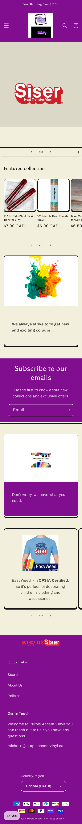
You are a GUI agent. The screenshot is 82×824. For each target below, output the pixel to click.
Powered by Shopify (53, 819)
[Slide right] (51, 245)
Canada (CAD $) (38, 786)
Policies (14, 696)
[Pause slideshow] (78, 152)
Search (13, 675)
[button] (6, 25)
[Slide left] (31, 245)
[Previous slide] (31, 152)
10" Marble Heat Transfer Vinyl (53, 218)
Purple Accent (35, 819)
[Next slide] (51, 152)
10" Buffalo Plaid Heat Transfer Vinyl (18, 218)
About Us (15, 685)
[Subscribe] (68, 410)
